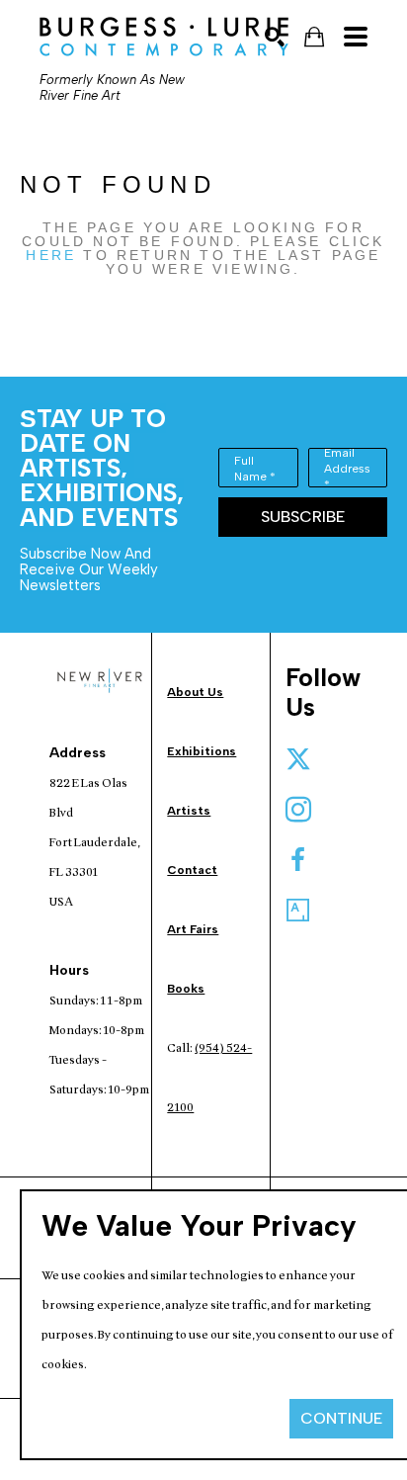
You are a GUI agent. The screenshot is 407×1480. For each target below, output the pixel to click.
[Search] (275, 36)
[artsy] (298, 910)
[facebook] (298, 860)
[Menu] (355, 36)
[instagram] (298, 810)
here (51, 255)
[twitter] (298, 759)
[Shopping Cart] (314, 37)
